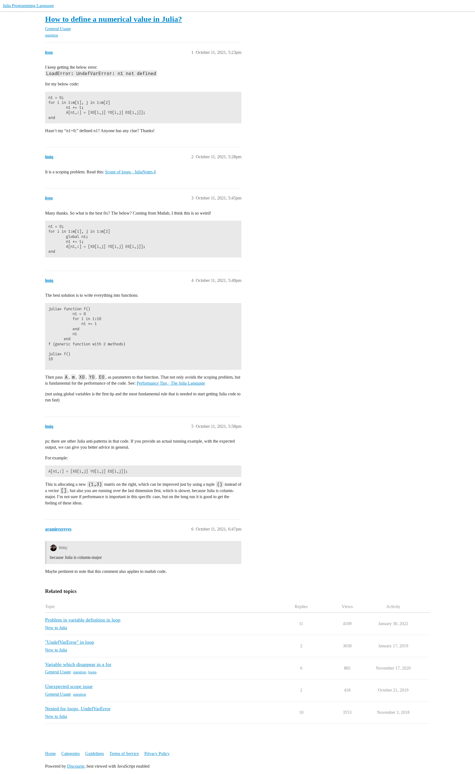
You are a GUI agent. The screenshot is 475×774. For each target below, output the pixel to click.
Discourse (75, 766)
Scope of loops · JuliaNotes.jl (130, 172)
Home (50, 753)
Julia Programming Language (28, 5)
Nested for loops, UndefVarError (78, 708)
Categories (70, 753)
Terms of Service (124, 753)
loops (92, 672)
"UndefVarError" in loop (69, 642)
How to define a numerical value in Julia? (113, 19)
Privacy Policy (157, 753)
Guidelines (94, 753)
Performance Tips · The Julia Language (171, 383)
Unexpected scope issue (69, 686)
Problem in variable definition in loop (82, 620)
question (51, 35)
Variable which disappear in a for (78, 664)
